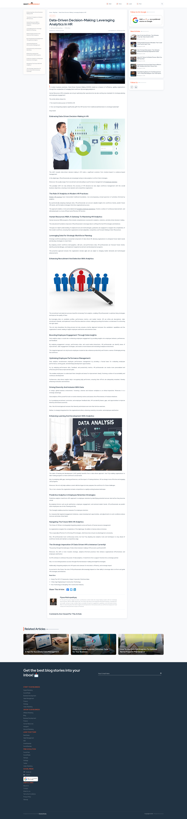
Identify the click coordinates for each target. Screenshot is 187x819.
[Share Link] (68, 589)
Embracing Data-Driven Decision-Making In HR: (35, 13)
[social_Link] (132, 87)
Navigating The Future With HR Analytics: (34, 64)
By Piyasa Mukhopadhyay (57, 28)
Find (140, 4)
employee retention (111, 182)
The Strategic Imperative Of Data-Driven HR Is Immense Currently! (34, 70)
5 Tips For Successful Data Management (42, 652)
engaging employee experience (86, 209)
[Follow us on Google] (146, 20)
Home (50, 12)
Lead (130, 4)
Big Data (55, 12)
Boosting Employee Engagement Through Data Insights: (35, 39)
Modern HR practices (55, 197)
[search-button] (162, 3)
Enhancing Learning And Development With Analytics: (34, 54)
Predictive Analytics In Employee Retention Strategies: (35, 59)
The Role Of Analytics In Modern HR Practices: (34, 17)
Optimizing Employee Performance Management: (33, 44)
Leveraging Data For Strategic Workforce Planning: (34, 29)
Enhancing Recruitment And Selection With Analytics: (33, 34)
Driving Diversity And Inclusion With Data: (34, 49)
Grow (120, 4)
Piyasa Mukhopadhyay (68, 597)
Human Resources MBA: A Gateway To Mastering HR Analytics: (33, 23)
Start (110, 4)
